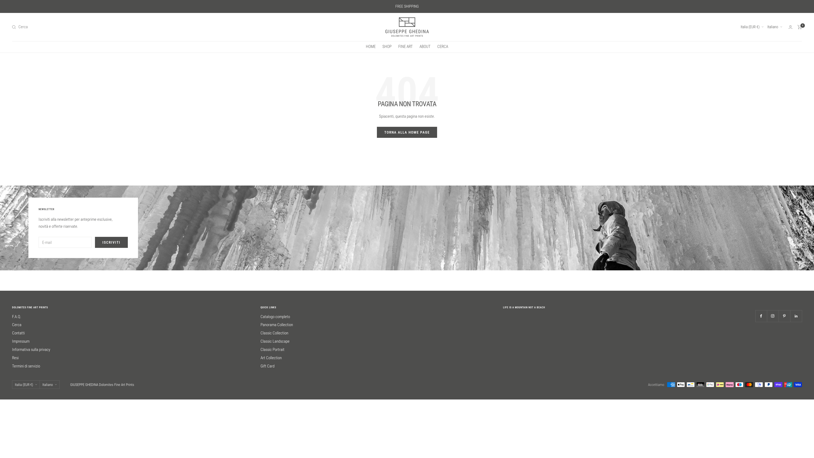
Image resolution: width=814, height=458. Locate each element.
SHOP (387, 46)
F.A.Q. (16, 316)
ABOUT (425, 46)
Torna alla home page (407, 132)
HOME (371, 46)
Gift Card (268, 366)
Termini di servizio (26, 366)
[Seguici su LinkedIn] (796, 316)
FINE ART (405, 46)
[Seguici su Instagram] (773, 316)
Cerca (16, 324)
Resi (15, 357)
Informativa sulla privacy (31, 349)
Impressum (20, 341)
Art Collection (271, 357)
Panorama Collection (277, 324)
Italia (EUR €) (750, 27)
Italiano (772, 27)
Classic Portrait (272, 349)
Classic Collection (274, 333)
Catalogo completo (275, 316)
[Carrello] (799, 27)
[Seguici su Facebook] (761, 316)
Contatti (18, 333)
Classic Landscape (275, 341)
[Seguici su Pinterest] (784, 316)
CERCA (442, 46)
